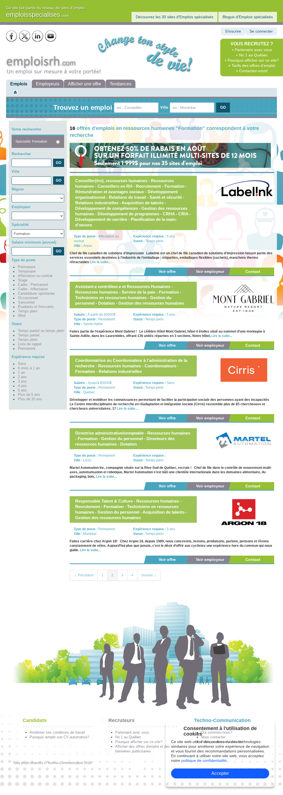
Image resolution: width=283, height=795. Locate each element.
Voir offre (167, 271)
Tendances (120, 84)
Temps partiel (29, 335)
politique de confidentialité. (204, 760)
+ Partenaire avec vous (252, 50)
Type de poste (23, 260)
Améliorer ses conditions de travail (57, 732)
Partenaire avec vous (132, 732)
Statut (17, 324)
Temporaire (27, 271)
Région (18, 189)
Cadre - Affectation (33, 289)
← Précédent (83, 575)
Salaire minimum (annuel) (34, 242)
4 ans (22, 386)
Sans (22, 364)
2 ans (22, 377)
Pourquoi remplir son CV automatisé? (59, 737)
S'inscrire (233, 31)
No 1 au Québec (128, 737)
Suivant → (149, 575)
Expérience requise (28, 357)
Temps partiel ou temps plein (41, 331)
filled (21, 316)
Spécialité (20, 225)
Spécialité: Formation (31, 141)
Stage (22, 280)
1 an (21, 373)
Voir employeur (210, 271)
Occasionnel (28, 298)
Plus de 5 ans (29, 395)
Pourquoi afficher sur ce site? (138, 742)
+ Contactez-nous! (252, 71)
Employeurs (47, 84)
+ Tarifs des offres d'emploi (251, 65)
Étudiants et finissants (36, 307)
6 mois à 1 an (29, 368)
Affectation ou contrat (35, 276)
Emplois (18, 84)
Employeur (21, 207)
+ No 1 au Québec (252, 55)
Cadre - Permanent (33, 285)
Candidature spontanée (36, 293)
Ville (164, 107)
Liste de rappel (29, 344)
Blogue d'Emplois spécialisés (247, 17)
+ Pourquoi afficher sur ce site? (251, 60)
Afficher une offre (84, 84)
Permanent (26, 267)
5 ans (22, 390)
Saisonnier (26, 302)
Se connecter (261, 31)
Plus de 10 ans (30, 399)
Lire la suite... (100, 262)
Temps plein (27, 311)
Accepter (220, 773)
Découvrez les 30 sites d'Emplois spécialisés (174, 17)
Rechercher (21, 154)
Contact (252, 271)
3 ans (22, 381)
